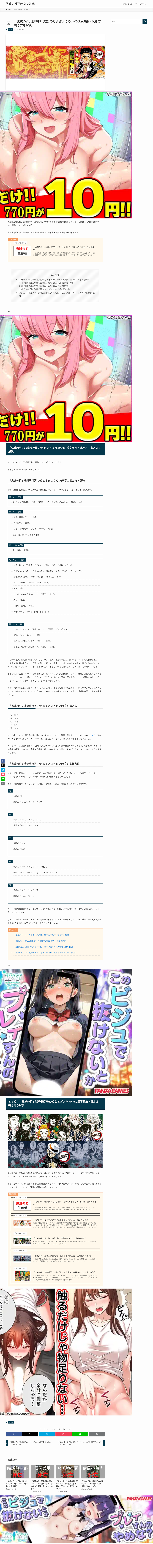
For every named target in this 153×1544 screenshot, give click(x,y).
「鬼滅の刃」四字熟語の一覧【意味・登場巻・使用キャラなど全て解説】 (45, 953)
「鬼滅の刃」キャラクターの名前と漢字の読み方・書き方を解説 (41, 935)
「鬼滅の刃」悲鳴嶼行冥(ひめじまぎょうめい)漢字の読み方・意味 (48, 283)
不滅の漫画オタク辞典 (20, 3)
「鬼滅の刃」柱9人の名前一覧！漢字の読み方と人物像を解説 (40, 941)
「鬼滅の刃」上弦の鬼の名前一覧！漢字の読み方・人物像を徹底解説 (43, 947)
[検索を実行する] (144, 21)
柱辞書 (10, 29)
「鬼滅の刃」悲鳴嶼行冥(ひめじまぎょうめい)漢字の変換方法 (46, 289)
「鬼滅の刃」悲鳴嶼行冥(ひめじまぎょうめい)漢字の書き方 (45, 286)
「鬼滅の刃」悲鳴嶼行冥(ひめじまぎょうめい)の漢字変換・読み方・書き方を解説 (54, 280)
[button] (14, 1434)
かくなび (94, 735)
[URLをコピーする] (97, 1434)
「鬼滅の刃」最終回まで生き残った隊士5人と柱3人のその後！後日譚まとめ (64, 248)
